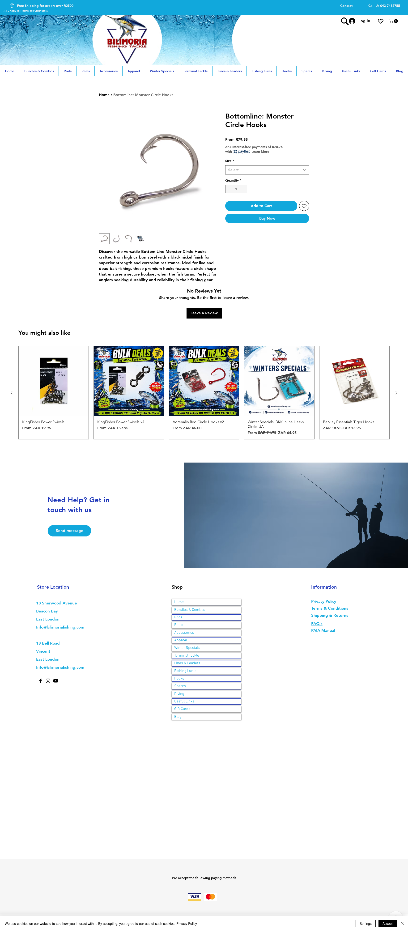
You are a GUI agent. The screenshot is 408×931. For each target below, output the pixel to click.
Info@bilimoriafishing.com (60, 627)
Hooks (179, 678)
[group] (204, 392)
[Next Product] (396, 392)
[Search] (345, 21)
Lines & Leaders (187, 663)
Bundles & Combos (189, 610)
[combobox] (267, 169)
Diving (179, 694)
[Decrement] (229, 189)
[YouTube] (56, 681)
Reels (178, 625)
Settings (366, 923)
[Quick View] (54, 381)
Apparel (180, 640)
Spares (180, 686)
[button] (394, 21)
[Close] (402, 923)
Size (229, 161)
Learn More (260, 151)
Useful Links (184, 701)
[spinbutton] (236, 189)
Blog (177, 716)
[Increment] (243, 189)
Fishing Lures (185, 671)
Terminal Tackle (186, 655)
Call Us (384, 6)
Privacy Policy (186, 923)
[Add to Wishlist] (304, 206)
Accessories (184, 632)
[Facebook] (40, 681)
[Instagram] (48, 681)
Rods (178, 617)
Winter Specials (187, 648)
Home (104, 95)
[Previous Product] (11, 392)
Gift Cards (182, 709)
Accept (387, 923)
